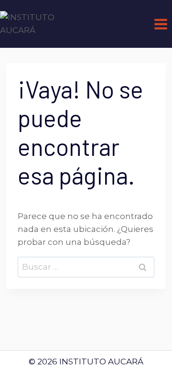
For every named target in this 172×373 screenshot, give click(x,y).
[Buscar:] (86, 267)
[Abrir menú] (160, 24)
